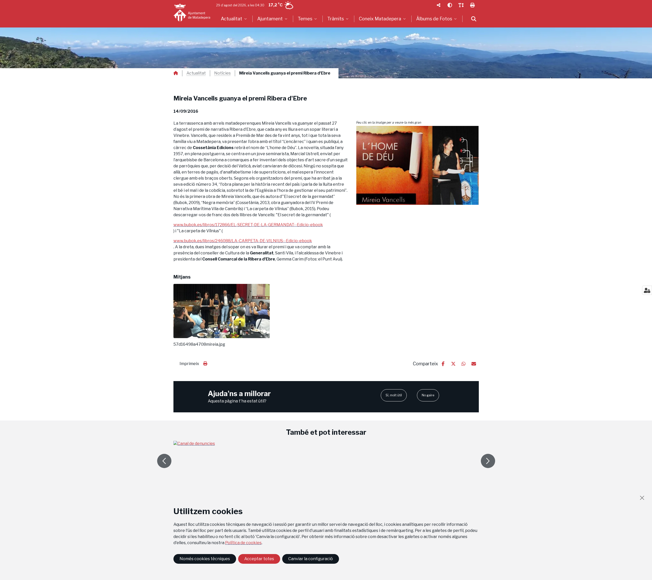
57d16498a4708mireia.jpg (199, 344)
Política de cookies (243, 542)
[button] (417, 165)
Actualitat (196, 73)
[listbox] (234, 19)
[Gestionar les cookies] (647, 290)
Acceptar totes (259, 558)
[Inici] (191, 13)
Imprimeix (189, 363)
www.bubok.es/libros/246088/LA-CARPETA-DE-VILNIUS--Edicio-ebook (242, 240)
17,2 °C (275, 5)
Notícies (222, 73)
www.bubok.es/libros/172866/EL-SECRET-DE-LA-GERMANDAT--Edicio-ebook (248, 224)
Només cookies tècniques (205, 558)
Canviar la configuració (310, 558)
